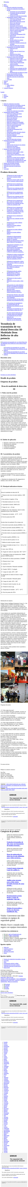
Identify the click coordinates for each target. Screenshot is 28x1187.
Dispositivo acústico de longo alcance (16, 132)
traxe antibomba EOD (15, 20)
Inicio (5, 4)
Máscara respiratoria (13, 981)
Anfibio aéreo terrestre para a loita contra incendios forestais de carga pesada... (15, 882)
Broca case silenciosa (15, 23)
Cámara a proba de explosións (8, 978)
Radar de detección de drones (17, 45)
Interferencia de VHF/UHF (7, 980)
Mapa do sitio (10, 977)
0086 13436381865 (14, 935)
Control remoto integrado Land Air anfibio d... (15, 869)
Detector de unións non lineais (17, 18)
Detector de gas (14, 48)
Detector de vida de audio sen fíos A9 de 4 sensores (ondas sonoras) (15, 180)
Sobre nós (6, 83)
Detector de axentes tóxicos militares (16, 157)
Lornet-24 (17, 980)
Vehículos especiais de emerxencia (15, 76)
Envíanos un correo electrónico (8, 374)
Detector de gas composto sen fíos (18, 68)
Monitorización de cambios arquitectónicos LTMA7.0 (13, 274)
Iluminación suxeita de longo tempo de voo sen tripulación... (14, 319)
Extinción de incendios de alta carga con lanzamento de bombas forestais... (15, 843)
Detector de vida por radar (16, 58)
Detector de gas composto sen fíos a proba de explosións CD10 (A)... (15, 188)
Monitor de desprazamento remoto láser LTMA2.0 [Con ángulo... (15, 241)
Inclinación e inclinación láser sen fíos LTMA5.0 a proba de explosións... (15, 267)
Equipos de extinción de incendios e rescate (14, 105)
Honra (8, 86)
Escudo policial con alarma (16, 40)
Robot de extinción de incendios (15, 7)
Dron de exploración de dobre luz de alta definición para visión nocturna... (15, 856)
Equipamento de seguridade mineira (15, 47)
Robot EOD (13, 35)
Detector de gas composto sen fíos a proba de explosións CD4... (15, 212)
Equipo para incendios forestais (14, 74)
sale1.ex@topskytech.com (14, 934)
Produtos (6, 6)
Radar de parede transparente (17, 30)
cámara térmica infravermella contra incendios (17, 63)
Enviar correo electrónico (7, 992)
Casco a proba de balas (15, 31)
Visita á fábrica (10, 85)
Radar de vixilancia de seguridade (18, 27)
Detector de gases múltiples (16, 55)
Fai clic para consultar (6, 974)
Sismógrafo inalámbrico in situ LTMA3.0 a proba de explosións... (15, 251)
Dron (8, 78)
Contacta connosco (8, 88)
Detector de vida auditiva (16, 61)
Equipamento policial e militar (14, 17)
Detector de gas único (15, 54)
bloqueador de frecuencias (16, 25)
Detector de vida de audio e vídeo (18, 59)
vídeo (5, 82)
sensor (11, 50)
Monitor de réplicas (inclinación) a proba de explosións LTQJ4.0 (15, 258)
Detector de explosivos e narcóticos (18, 28)
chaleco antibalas (14, 33)
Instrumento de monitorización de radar (16, 160)
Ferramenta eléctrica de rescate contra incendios (17, 13)
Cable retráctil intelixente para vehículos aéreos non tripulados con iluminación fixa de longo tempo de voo (13, 785)
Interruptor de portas (15, 24)
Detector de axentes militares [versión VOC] (14, 226)
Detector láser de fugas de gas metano (16, 144)
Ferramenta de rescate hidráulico (18, 11)
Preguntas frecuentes (9, 951)
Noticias (6, 81)
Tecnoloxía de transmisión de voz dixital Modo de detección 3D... (15, 309)
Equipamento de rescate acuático (15, 75)
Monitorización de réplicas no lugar (18, 72)
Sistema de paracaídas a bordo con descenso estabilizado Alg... (14, 909)
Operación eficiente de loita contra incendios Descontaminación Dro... (15, 299)
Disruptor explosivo (15, 41)
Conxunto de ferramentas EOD (17, 34)
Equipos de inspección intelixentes (15, 57)
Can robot (9, 79)
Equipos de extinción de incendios (18, 16)
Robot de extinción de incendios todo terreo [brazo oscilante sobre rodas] (14, 789)
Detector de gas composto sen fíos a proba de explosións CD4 (15, 204)
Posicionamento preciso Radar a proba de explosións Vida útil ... (14, 897)
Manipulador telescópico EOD (17, 21)
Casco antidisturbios (21, 978)
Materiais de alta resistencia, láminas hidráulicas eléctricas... (14, 291)
